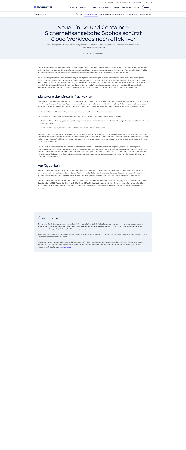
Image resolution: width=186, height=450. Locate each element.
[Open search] (146, 2)
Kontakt (147, 7)
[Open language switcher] (151, 2)
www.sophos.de (65, 247)
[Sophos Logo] (43, 7)
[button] (137, 2)
